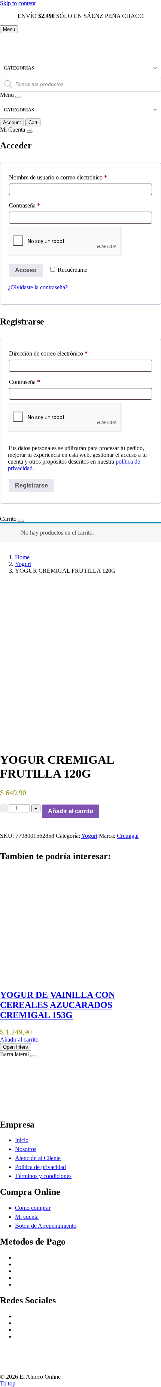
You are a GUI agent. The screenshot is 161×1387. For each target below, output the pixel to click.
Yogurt (23, 564)
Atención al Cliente (38, 1158)
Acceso (26, 270)
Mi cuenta (27, 1217)
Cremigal (128, 836)
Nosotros (25, 1149)
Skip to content (18, 3)
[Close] (18, 97)
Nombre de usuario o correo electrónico (71, 177)
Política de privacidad (40, 1167)
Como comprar (33, 1208)
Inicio (21, 1140)
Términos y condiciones (43, 1176)
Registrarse (31, 485)
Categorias (19, 68)
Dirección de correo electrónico (61, 353)
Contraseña (38, 205)
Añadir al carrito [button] (19, 1039)
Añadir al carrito (70, 811)
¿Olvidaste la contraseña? (38, 287)
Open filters (15, 1047)
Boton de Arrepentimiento (45, 1226)
